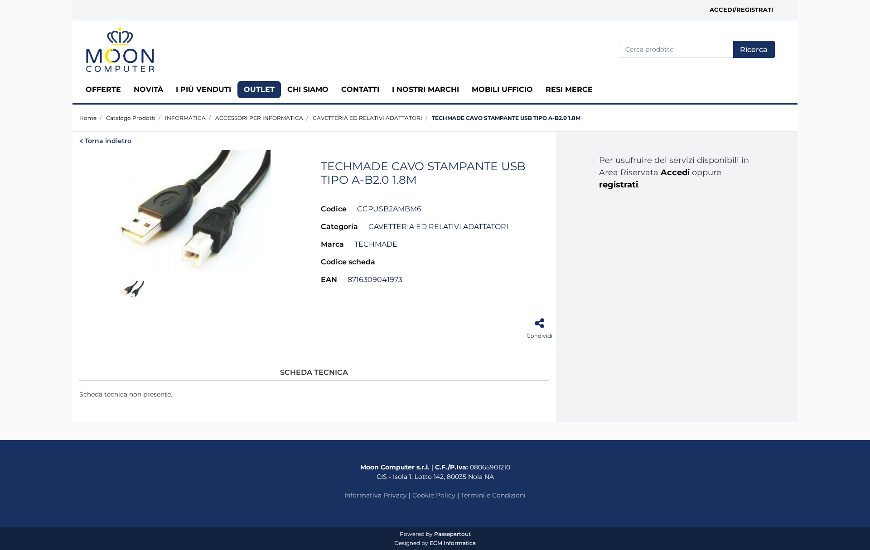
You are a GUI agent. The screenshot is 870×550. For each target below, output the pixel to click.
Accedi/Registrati (741, 9)
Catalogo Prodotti (130, 118)
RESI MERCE (569, 89)
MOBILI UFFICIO (502, 89)
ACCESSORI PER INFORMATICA (259, 118)
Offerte (103, 89)
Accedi (675, 172)
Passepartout (452, 534)
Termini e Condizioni (493, 495)
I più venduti (203, 89)
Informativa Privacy (375, 495)
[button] (754, 49)
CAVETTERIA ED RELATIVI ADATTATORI (367, 118)
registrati (618, 185)
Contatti (360, 89)
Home (88, 118)
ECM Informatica (453, 543)
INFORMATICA (185, 118)
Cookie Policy (433, 495)
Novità (148, 89)
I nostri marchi (425, 89)
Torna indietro (108, 141)
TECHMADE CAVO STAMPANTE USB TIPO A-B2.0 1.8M (506, 118)
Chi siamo (308, 89)
